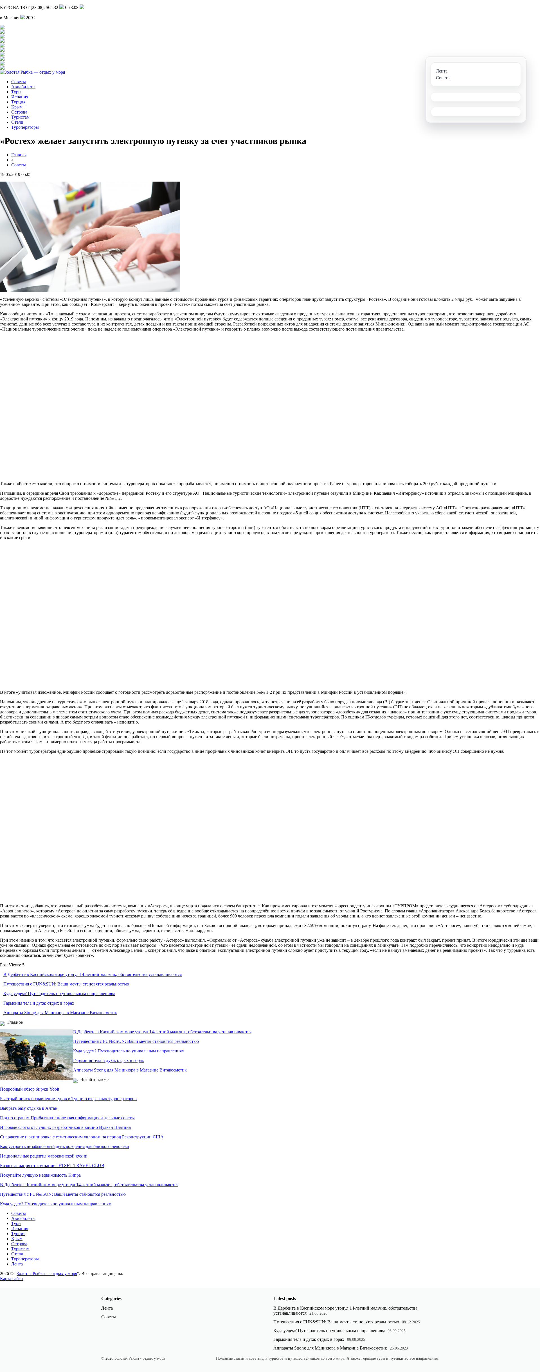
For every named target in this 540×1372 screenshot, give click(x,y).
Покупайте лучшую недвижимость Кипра (40, 1175)
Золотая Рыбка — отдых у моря (47, 1273)
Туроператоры (25, 127)
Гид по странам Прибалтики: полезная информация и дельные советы (67, 1117)
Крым (16, 107)
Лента (17, 1264)
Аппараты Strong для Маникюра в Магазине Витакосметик (60, 1012)
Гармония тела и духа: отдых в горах (38, 1003)
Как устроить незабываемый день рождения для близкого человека (64, 1146)
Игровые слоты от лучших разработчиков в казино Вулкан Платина (65, 1127)
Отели (17, 122)
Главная (18, 154)
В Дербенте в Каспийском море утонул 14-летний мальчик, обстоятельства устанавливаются (92, 974)
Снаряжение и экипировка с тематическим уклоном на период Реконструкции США (82, 1136)
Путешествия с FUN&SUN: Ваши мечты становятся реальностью (66, 984)
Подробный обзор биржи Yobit (29, 1089)
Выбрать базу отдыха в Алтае (28, 1108)
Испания (19, 96)
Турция (18, 102)
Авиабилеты (23, 86)
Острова (19, 112)
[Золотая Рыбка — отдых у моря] (32, 72)
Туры (16, 91)
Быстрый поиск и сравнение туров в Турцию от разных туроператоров (68, 1098)
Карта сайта (11, 1278)
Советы (18, 81)
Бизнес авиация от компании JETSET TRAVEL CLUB (52, 1165)
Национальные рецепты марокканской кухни (43, 1156)
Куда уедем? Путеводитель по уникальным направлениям (59, 993)
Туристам (20, 117)
